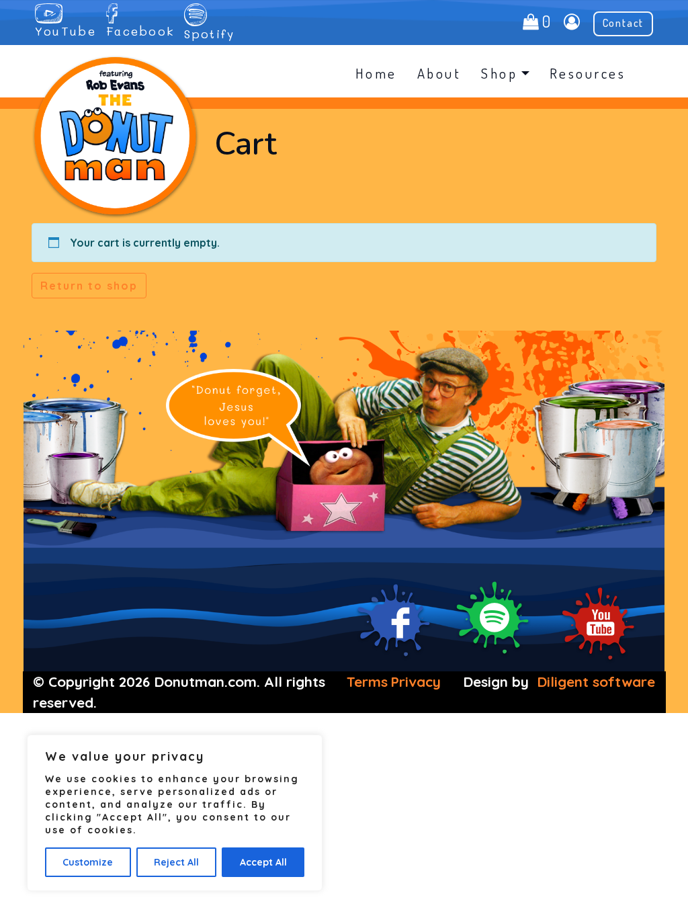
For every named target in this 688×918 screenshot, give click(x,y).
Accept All (263, 862)
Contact (623, 23)
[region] (174, 813)
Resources (588, 73)
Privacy (415, 681)
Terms (367, 681)
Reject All (176, 862)
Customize (87, 862)
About (439, 73)
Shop (499, 73)
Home (376, 73)
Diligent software (596, 681)
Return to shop (89, 285)
